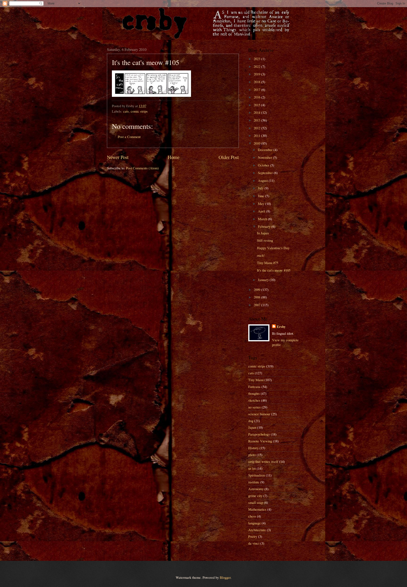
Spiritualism (256, 475)
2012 (257, 128)
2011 (257, 135)
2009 (257, 289)
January (264, 279)
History (253, 447)
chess (252, 516)
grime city (255, 495)
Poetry (252, 536)
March (263, 218)
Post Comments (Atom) (142, 168)
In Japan (263, 233)
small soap (255, 502)
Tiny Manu (256, 379)
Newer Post (118, 157)
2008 (257, 297)
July (261, 188)
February (264, 226)
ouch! (261, 255)
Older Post (229, 157)
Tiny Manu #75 (267, 262)
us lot (252, 468)
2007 (257, 304)
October (264, 165)
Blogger (225, 577)
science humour (259, 414)
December (265, 149)
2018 (257, 81)
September (266, 172)
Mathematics (257, 509)
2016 (257, 97)
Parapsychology (259, 434)
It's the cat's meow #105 (273, 270)
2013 (257, 120)
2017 (257, 89)
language (254, 523)
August (263, 180)
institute (253, 482)
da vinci (253, 543)
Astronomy (256, 488)
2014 (257, 112)
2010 (257, 143)
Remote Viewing (260, 441)
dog (250, 420)
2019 (257, 74)
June (261, 195)
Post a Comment (129, 136)
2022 (257, 66)
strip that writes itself (263, 461)
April (262, 211)
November (265, 157)
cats (126, 111)
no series (254, 407)
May (261, 203)
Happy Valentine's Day (273, 247)
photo (252, 454)
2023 (257, 58)
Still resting (265, 240)
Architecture (257, 529)
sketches (254, 400)
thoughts (254, 393)
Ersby (281, 326)
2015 (257, 104)
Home (173, 157)
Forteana (254, 386)
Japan (252, 427)
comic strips (139, 111)
